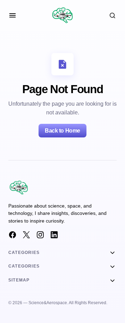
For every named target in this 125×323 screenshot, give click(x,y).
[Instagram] (40, 235)
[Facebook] (12, 235)
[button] (12, 15)
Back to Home (62, 131)
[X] (26, 235)
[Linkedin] (54, 235)
